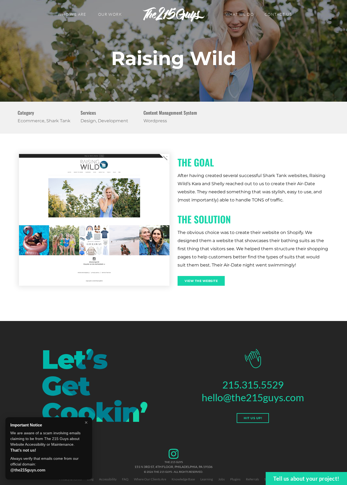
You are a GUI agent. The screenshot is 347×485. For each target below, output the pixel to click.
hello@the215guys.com (253, 397)
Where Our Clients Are (150, 479)
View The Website (201, 281)
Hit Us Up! (253, 418)
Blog (90, 479)
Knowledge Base (183, 479)
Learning (206, 479)
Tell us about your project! (306, 478)
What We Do (239, 14)
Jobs (221, 479)
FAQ (125, 479)
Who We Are (72, 14)
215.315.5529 (253, 384)
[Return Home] (173, 14)
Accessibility (108, 479)
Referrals (252, 479)
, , (173, 467)
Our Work (110, 14)
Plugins (235, 479)
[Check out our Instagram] (174, 458)
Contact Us (278, 14)
